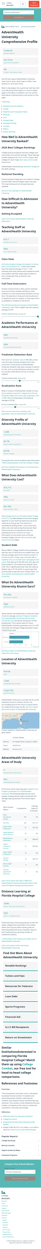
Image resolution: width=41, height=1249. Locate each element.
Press (3, 1203)
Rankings (6, 102)
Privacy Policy (6, 1232)
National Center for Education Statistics (18, 1116)
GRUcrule (19, 1127)
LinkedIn (5, 1227)
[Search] (22, 4)
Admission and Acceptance (13, 106)
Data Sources (5, 1211)
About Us (4, 1201)
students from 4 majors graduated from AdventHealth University (20, 791)
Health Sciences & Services (6, 846)
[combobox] (22, 4)
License (31, 1127)
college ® (9, 4)
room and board (8, 540)
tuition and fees (27, 537)
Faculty (5, 109)
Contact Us (5, 1206)
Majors (5, 129)
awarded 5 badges (31, 166)
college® (6, 1197)
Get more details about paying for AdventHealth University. (20, 573)
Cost (5, 117)
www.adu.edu (17, 749)
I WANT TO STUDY (10, 1168)
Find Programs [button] (34, 4)
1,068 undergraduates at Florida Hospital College (20, 463)
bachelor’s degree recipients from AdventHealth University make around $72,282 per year (20, 618)
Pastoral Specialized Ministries (7, 872)
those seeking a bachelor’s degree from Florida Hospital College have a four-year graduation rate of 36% (20, 395)
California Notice (7, 1234)
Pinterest (5, 1222)
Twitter (4, 1220)
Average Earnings (9, 123)
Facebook (5, 1225)
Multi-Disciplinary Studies (7, 817)
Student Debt (8, 120)
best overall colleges (26, 157)
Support (4, 1208)
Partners (4, 1218)
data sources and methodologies (23, 1130)
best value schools (27, 160)
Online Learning (9, 132)
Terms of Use (6, 1230)
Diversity (6, 114)
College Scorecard (10, 1119)
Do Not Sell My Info (8, 1237)
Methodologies (6, 1213)
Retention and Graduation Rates (15, 112)
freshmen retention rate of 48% (17, 360)
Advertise (4, 1215)
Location (6, 126)
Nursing (6, 823)
